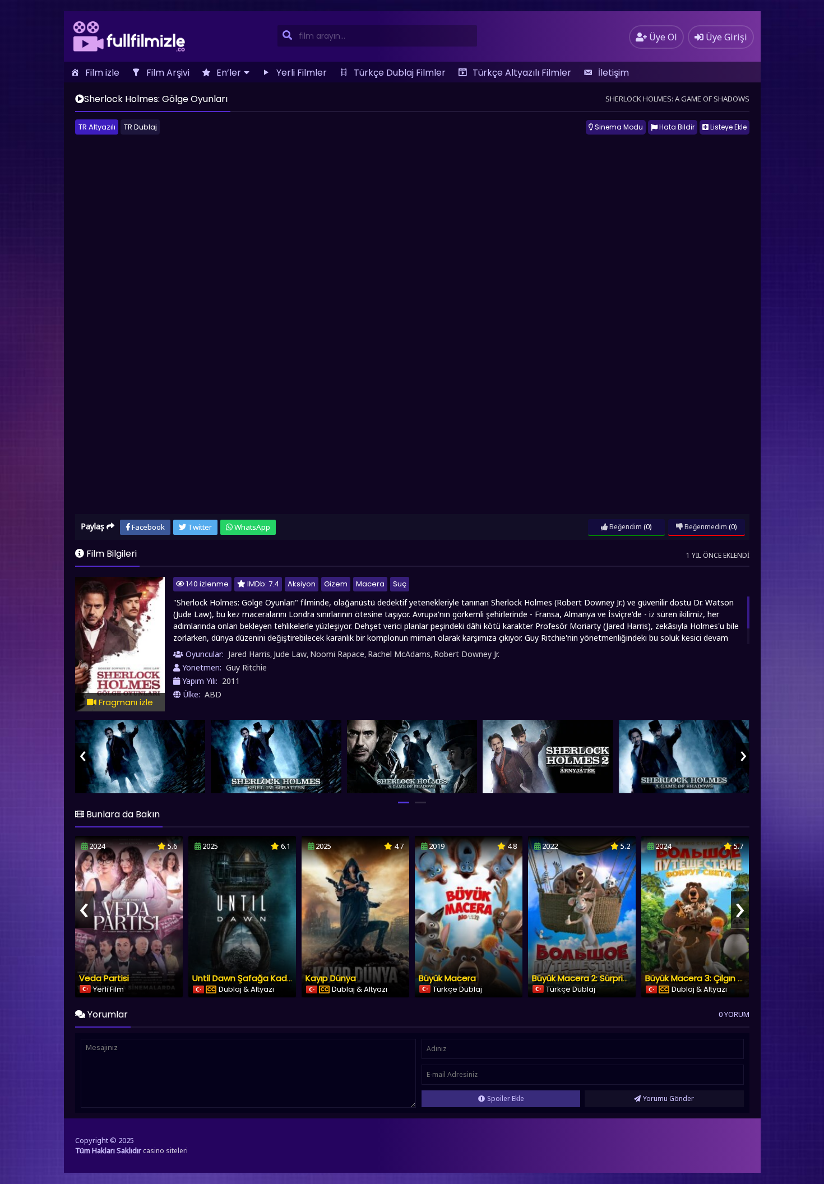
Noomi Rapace (337, 654)
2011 (231, 681)
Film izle (102, 72)
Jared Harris (249, 654)
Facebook (147, 527)
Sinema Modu (618, 127)
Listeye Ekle (728, 127)
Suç (399, 584)
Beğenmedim (705, 526)
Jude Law (290, 654)
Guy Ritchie (246, 667)
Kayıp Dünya (330, 978)
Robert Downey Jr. (466, 654)
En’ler (228, 72)
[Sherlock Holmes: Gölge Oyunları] (140, 756)
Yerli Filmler (301, 72)
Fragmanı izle (124, 702)
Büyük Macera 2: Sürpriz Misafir (594, 978)
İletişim (613, 72)
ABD (213, 694)
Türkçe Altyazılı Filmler (522, 72)
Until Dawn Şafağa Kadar (243, 978)
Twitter (199, 527)
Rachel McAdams (399, 654)
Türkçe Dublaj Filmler (400, 72)
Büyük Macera (447, 978)
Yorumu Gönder (668, 1098)
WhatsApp (251, 527)
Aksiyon (302, 584)
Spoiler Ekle (505, 1098)
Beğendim (625, 526)
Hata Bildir (676, 127)
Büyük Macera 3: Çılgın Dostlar (706, 978)
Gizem (336, 584)
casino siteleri (165, 1150)
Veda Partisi (104, 978)
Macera (370, 584)
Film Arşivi (167, 72)
